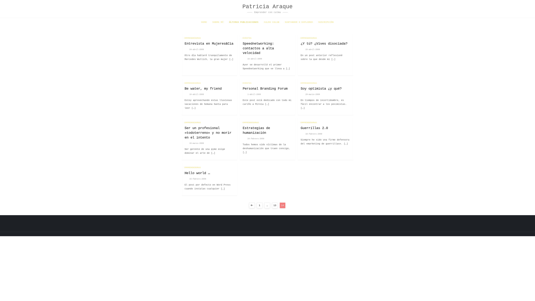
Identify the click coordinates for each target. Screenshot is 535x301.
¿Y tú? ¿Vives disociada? (324, 44)
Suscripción (326, 22)
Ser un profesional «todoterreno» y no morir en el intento (208, 132)
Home (204, 22)
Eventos (247, 38)
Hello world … (197, 173)
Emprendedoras (193, 38)
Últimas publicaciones (243, 22)
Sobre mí (218, 22)
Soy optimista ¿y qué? (321, 89)
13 (275, 205)
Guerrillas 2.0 (314, 128)
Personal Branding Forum (265, 89)
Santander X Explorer (299, 22)
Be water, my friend (203, 89)
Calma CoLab (271, 22)
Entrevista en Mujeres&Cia (209, 44)
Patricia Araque (267, 7)
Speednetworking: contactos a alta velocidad (258, 48)
